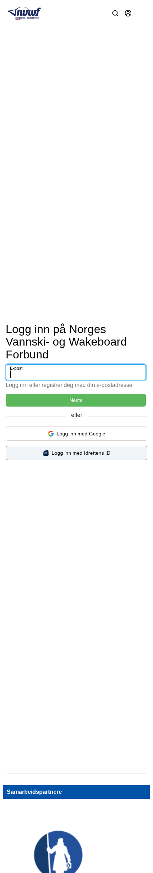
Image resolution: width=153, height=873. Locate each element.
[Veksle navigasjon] (140, 13)
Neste (76, 400)
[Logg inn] (128, 13)
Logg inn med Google (81, 433)
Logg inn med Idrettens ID (81, 453)
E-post (16, 368)
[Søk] (115, 13)
